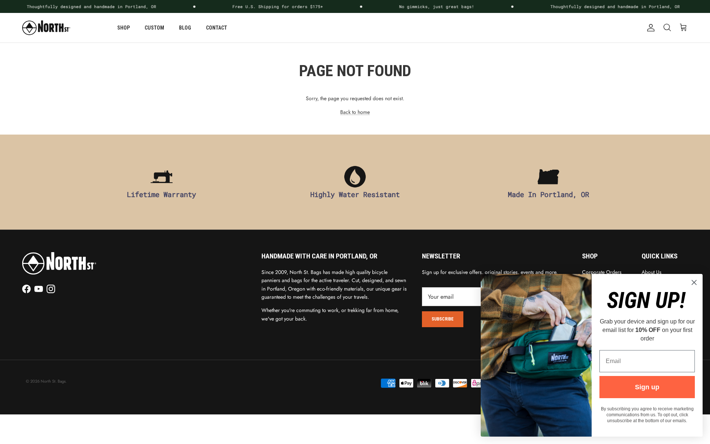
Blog (185, 28)
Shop (123, 28)
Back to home (355, 112)
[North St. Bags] (46, 27)
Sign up (647, 387)
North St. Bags (53, 381)
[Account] (649, 27)
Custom (154, 28)
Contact (216, 28)
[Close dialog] (694, 282)
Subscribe (443, 319)
